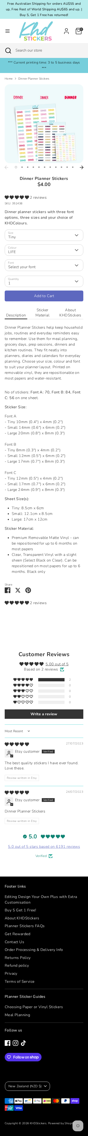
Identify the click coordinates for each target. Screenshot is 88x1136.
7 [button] (50, 167)
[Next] (82, 167)
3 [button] (27, 167)
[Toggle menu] (6, 31)
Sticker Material (42, 312)
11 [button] (72, 167)
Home (9, 79)
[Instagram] (15, 1043)
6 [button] (44, 167)
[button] (17, 197)
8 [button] (56, 167)
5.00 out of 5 (57, 664)
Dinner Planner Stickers (34, 79)
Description (16, 315)
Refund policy (17, 965)
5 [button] (39, 167)
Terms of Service (19, 981)
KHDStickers (38, 1123)
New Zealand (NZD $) (25, 1086)
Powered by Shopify (61, 1123)
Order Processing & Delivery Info (34, 949)
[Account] (66, 29)
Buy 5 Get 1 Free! (20, 910)
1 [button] (16, 167)
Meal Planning (17, 1015)
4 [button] (33, 167)
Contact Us (14, 942)
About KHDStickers (70, 312)
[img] (17, 744)
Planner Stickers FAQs (25, 926)
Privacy (11, 973)
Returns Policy (18, 957)
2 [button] (22, 167)
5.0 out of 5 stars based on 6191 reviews (44, 846)
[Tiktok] (23, 1043)
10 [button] (67, 167)
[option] (44, 123)
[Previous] (6, 167)
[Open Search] (8, 50)
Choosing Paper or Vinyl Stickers (34, 1007)
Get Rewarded (18, 934)
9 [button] (61, 167)
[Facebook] (7, 1043)
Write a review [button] (44, 714)
